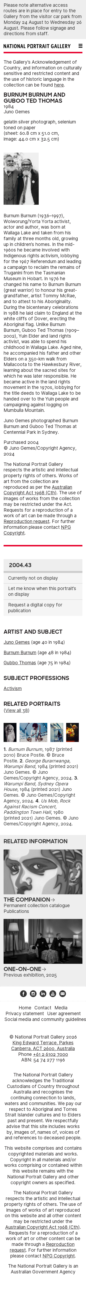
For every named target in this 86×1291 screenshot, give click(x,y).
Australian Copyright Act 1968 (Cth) (38, 490)
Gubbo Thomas (20, 663)
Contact (42, 1008)
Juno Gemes (17, 112)
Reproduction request (26, 521)
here (59, 85)
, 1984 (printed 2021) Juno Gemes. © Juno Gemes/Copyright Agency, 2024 (41, 769)
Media (60, 1008)
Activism (13, 688)
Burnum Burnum (20, 652)
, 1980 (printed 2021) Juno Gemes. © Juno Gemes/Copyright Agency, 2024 (41, 812)
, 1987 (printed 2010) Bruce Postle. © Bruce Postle (38, 755)
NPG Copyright (59, 1256)
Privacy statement (24, 1013)
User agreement (64, 1013)
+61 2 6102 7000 (50, 1054)
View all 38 (16, 710)
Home (25, 1008)
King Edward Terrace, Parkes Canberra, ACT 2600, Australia (43, 1045)
